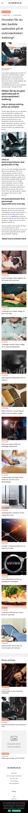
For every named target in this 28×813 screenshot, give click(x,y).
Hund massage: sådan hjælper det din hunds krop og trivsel (14, 279)
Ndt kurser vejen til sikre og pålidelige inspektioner (11, 445)
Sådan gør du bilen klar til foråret (13, 758)
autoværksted (6, 12)
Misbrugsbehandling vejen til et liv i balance (14, 379)
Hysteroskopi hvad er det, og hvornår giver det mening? (12, 647)
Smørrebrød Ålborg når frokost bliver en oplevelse (12, 613)
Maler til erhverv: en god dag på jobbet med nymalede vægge (13, 412)
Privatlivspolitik (16, 810)
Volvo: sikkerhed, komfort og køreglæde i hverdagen (12, 580)
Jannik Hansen (17, 15)
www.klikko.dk (15, 783)
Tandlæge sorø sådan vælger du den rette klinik (13, 312)
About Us (14, 799)
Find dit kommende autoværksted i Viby (14, 725)
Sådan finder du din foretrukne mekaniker (12, 692)
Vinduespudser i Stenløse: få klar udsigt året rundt (13, 514)
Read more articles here (14, 238)
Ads (14, 796)
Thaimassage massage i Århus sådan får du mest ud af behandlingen (12, 479)
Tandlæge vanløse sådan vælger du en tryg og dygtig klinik (13, 346)
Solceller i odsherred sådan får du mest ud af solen (13, 547)
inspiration (4, 273)
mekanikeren (14, 216)
